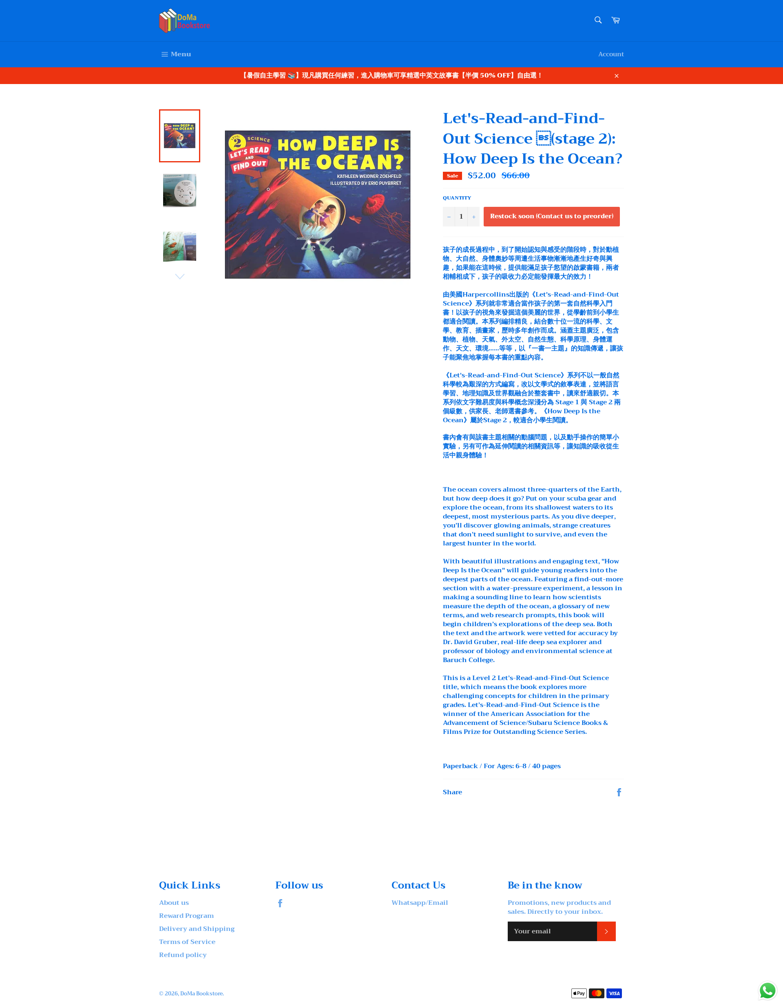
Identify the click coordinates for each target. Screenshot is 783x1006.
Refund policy (183, 955)
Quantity (457, 198)
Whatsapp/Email (420, 903)
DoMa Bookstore (201, 993)
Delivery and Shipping (196, 929)
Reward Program (186, 916)
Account (611, 54)
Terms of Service (187, 942)
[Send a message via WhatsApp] (767, 990)
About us (174, 903)
